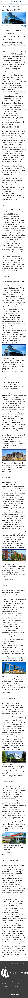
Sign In (26, 2)
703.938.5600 (7, 964)
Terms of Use (3, 983)
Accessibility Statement (18, 986)
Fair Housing (3, 986)
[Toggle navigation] (1, 2)
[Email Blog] (25, 27)
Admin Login (16, 989)
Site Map (2, 989)
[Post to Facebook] (22, 27)
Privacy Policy (16, 983)
